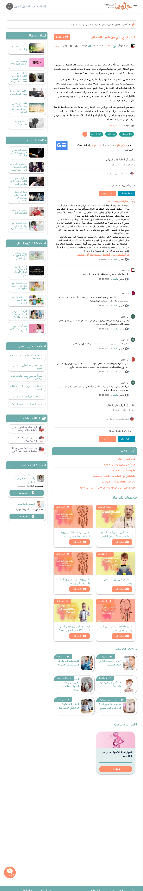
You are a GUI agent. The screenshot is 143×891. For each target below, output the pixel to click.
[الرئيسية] (133, 24)
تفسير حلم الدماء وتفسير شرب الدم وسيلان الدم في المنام (116, 628)
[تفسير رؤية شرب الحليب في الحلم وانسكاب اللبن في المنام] (73, 563)
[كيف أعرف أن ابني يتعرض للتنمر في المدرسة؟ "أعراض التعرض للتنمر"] (73, 610)
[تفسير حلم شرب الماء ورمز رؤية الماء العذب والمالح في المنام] (73, 516)
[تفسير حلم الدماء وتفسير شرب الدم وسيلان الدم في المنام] (115, 610)
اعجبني (121, 259)
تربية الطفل (106, 24)
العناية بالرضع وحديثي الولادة (108, 699)
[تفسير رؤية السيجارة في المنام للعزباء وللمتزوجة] (87, 663)
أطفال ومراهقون (121, 24)
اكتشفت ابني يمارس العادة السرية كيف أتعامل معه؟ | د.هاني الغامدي (116, 534)
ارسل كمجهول (107, 193)
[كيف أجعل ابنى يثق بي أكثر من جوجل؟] (115, 563)
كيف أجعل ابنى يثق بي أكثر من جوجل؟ (118, 581)
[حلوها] (135, 6)
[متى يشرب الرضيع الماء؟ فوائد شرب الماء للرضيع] (129, 706)
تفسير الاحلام (60, 507)
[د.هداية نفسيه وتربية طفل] (133, 201)
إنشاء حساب (39, 6)
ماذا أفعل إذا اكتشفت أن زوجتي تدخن (118, 482)
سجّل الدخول (126, 193)
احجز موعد (24, 493)
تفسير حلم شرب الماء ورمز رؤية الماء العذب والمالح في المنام (75, 534)
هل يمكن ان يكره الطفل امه (123, 470)
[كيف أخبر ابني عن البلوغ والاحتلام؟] (129, 684)
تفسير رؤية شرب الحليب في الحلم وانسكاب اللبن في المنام (74, 581)
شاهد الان (119, 542)
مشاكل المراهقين (104, 507)
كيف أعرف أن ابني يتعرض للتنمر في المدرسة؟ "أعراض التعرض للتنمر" (74, 628)
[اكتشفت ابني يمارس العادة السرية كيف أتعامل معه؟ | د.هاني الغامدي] (115, 516)
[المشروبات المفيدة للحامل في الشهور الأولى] (87, 706)
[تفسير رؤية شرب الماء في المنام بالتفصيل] (129, 663)
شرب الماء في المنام (126, 459)
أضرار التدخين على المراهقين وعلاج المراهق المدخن (102, 254)
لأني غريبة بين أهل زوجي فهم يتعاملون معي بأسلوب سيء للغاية (107, 487)
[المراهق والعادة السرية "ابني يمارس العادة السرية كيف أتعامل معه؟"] (87, 684)
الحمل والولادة (61, 699)
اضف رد (114, 259)
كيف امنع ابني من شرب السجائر (84, 24)
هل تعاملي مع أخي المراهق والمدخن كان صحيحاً (114, 476)
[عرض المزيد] (84, 134)
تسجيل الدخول (22, 6)
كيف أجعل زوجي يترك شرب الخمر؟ (119, 465)
